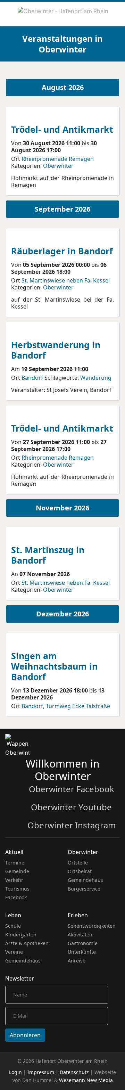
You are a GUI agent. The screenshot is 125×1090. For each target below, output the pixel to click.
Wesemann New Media (86, 1080)
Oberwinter (58, 166)
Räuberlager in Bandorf (62, 251)
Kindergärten (20, 934)
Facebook (16, 897)
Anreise (76, 960)
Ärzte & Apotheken (27, 943)
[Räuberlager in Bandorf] (37, 237)
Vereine (14, 952)
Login (15, 1072)
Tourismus (17, 888)
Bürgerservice (84, 888)
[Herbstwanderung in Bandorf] (37, 331)
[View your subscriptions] (108, 73)
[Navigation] (8, 14)
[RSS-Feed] (113, 73)
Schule (13, 926)
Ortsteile (78, 862)
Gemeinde (17, 871)
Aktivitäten (80, 934)
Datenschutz (74, 1072)
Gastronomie (83, 943)
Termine (14, 862)
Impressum (40, 1072)
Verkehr (14, 880)
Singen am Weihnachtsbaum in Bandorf (54, 666)
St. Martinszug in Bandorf (47, 555)
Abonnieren (25, 1035)
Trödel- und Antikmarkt (62, 129)
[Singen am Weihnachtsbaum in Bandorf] (37, 642)
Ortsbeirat (80, 871)
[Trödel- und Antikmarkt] (37, 115)
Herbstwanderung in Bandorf (55, 350)
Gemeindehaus (85, 880)
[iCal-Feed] (118, 73)
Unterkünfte (82, 952)
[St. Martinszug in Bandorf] (37, 536)
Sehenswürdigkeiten (92, 926)
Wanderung (95, 378)
